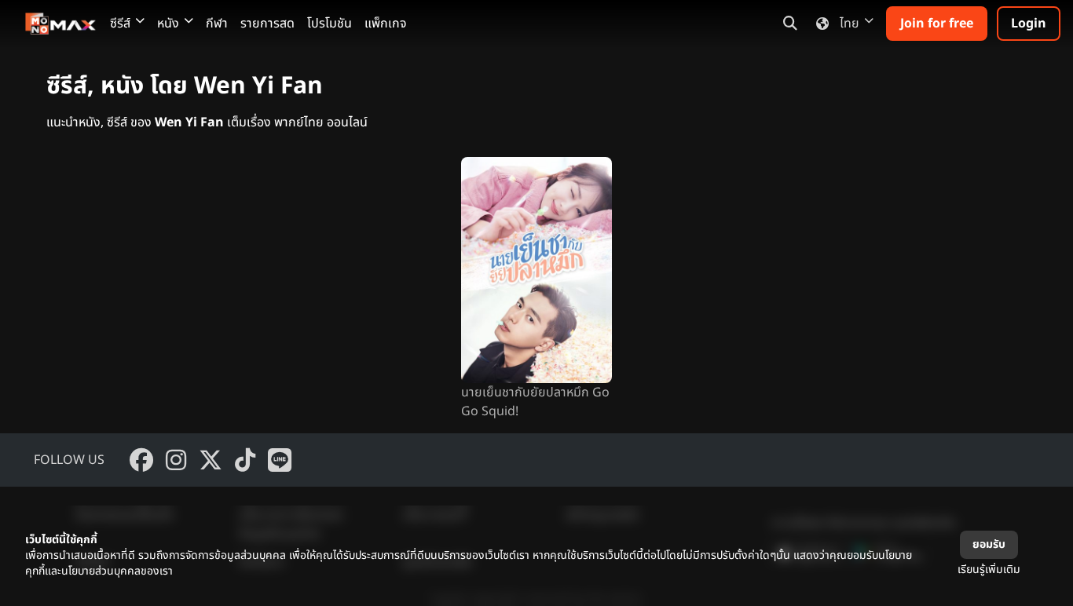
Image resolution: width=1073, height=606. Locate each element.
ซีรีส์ (120, 23)
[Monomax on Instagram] (176, 460)
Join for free (936, 23)
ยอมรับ (988, 544)
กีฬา (217, 23)
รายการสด (267, 23)
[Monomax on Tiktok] (245, 460)
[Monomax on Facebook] (141, 460)
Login (1028, 23)
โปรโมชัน (329, 23)
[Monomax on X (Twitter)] (210, 460)
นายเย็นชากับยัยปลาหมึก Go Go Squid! (535, 402)
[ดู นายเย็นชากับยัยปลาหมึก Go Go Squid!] (536, 270)
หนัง (168, 23)
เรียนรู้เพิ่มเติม (989, 569)
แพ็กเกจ (385, 23)
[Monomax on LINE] (279, 460)
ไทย (849, 23)
